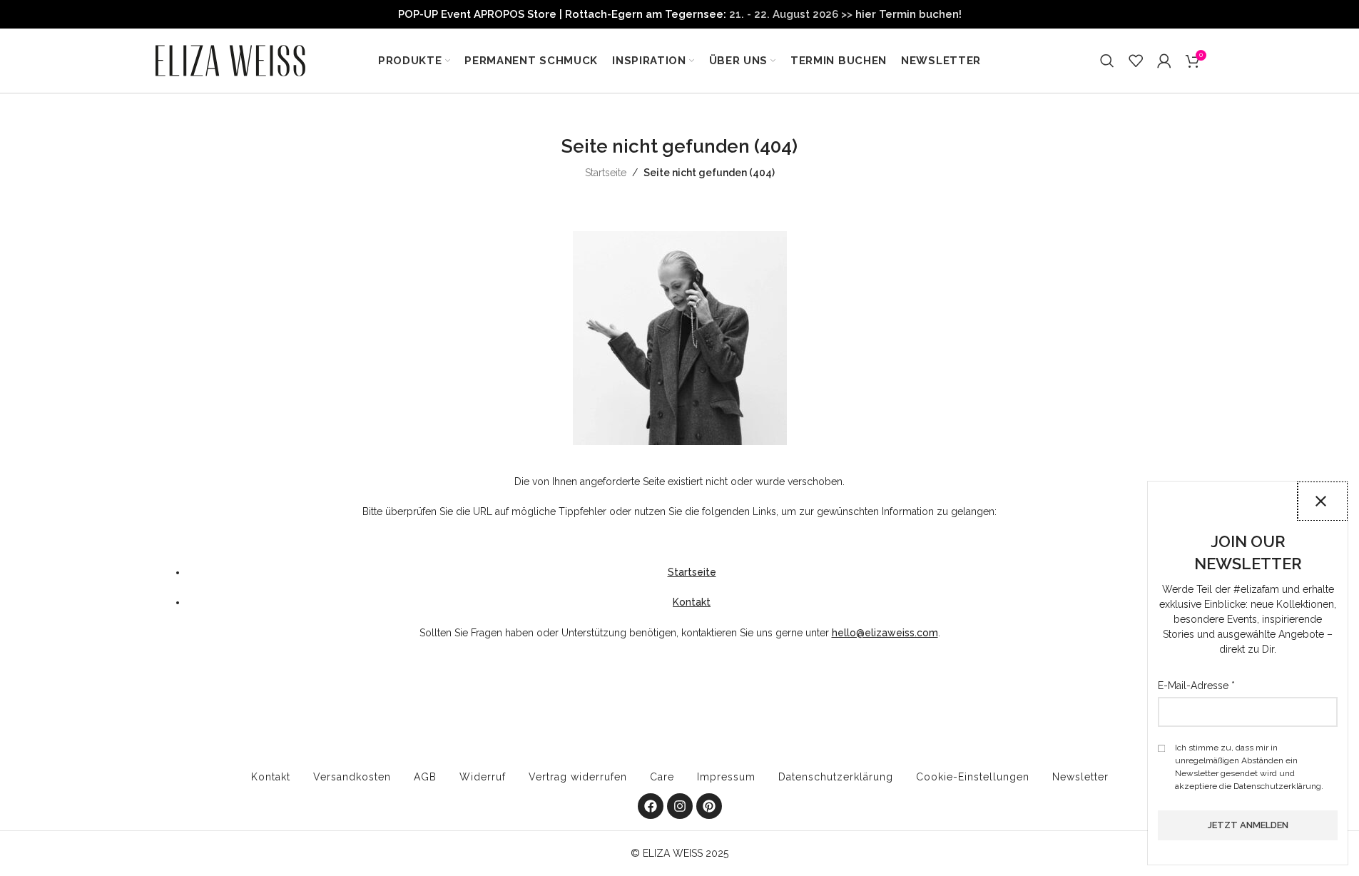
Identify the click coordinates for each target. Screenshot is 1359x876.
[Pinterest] (709, 806)
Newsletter (1080, 777)
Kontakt (692, 602)
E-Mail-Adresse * (1196, 685)
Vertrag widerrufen (578, 777)
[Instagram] (680, 806)
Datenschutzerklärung (835, 777)
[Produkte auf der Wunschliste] (1135, 60)
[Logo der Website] (230, 60)
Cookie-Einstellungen (972, 777)
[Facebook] (650, 806)
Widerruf (482, 777)
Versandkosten (352, 777)
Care (662, 777)
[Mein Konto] (1164, 60)
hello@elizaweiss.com (885, 632)
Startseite (605, 172)
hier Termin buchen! (908, 14)
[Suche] (1107, 60)
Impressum (726, 777)
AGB (425, 777)
